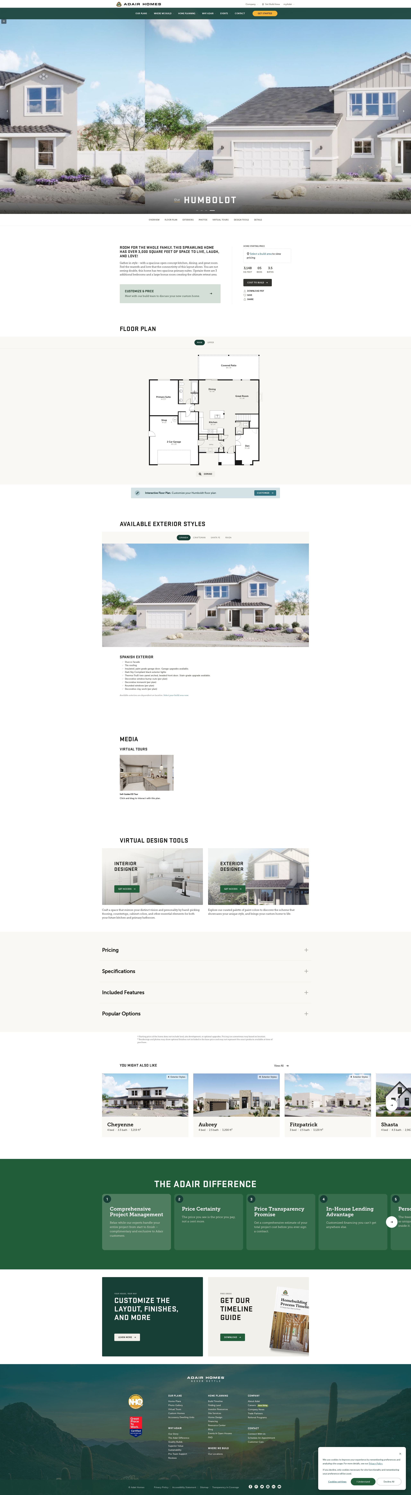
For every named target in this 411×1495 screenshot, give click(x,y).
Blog (210, 1429)
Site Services (214, 1413)
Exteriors (188, 220)
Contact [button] (240, 13)
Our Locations (215, 1454)
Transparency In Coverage (225, 1487)
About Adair (254, 1401)
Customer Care (256, 1442)
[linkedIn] (273, 1487)
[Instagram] (268, 1487)
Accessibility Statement (184, 1487)
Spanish (183, 537)
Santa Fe (215, 537)
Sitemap (204, 1487)
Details (258, 220)
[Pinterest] (256, 1487)
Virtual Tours (221, 220)
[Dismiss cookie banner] (400, 1453)
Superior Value (175, 1446)
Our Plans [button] (141, 13)
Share (250, 299)
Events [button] (224, 13)
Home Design (215, 1417)
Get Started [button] (265, 13)
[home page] (139, 4)
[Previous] (19, 1105)
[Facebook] (250, 1487)
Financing (213, 1421)
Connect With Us (256, 1434)
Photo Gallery (175, 1405)
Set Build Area (272, 4)
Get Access (125, 889)
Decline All (389, 1481)
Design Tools (241, 220)
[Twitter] (262, 1487)
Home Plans (174, 1401)
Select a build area (261, 253)
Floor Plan (171, 220)
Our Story (173, 1434)
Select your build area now (175, 695)
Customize (263, 493)
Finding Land (214, 1405)
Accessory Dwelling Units (181, 1417)
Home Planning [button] (186, 13)
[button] (210, 293)
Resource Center (217, 1425)
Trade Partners (255, 1413)
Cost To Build (255, 282)
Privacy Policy (161, 1487)
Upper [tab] (210, 342)
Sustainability (174, 1450)
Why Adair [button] (208, 13)
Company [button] (251, 4)
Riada (228, 537)
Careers (252, 1405)
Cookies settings (337, 1481)
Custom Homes (176, 1413)
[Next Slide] (403, 111)
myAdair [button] (288, 4)
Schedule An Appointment (261, 1438)
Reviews (172, 1458)
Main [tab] (199, 342)
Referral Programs (257, 1417)
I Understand (363, 1481)
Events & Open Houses (220, 1433)
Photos (203, 220)
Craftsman (199, 537)
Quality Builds (175, 1442)
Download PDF (255, 291)
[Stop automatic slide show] (3, 21)
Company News (256, 1409)
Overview (154, 220)
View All (279, 1065)
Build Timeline (215, 1401)
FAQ (210, 1437)
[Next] (392, 1222)
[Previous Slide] (7, 111)
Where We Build (162, 13)
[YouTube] (279, 1487)
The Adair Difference (178, 1438)
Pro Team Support (177, 1454)
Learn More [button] (125, 1337)
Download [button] (230, 1337)
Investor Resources (218, 1409)
